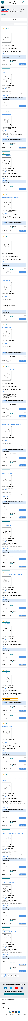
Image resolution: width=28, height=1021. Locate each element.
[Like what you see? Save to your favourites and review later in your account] (19, 2)
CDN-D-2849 (11, 846)
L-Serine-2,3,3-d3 (6, 525)
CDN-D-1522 (11, 587)
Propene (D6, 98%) (6, 327)
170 (15, 975)
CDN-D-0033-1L (11, 340)
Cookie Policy (18, 1014)
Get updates (13, 994)
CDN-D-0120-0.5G (12, 127)
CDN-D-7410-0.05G (12, 44)
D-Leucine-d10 (5, 239)
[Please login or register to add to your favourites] (25, 60)
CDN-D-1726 (11, 739)
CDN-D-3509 (11, 944)
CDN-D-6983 (11, 437)
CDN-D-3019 (11, 895)
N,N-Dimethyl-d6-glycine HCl (9, 931)
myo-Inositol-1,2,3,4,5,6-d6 (8, 882)
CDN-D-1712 (11, 685)
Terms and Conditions (4, 1014)
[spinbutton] (8, 64)
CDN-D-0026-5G (11, 293)
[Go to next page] (18, 975)
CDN (6, 47)
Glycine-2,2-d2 (5, 72)
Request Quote (22, 964)
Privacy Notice (12, 1014)
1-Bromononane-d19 (7, 726)
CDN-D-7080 (11, 382)
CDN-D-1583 (11, 636)
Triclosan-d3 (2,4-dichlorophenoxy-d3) (11, 424)
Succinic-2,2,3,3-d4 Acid (8, 155)
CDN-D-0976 (11, 486)
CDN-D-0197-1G (11, 168)
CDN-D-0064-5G (11, 85)
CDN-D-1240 (11, 538)
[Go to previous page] (2, 975)
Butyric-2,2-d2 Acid (7, 473)
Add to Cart (22, 64)
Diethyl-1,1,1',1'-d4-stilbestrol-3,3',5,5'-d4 (12, 833)
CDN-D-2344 (11, 793)
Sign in (4, 56)
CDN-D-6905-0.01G (12, 210)
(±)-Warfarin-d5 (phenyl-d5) (9, 369)
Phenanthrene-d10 (6, 114)
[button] (10, 64)
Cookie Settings (24, 1014)
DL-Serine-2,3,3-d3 (6, 623)
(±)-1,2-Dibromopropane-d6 (9, 672)
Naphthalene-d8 (6, 280)
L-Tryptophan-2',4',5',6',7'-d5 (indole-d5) (12, 574)
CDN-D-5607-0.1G (12, 252)
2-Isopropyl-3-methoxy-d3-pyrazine (11, 197)
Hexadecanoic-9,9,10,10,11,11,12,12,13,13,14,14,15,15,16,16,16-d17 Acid (14, 778)
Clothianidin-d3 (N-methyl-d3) (9, 31)
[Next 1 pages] (11, 975)
